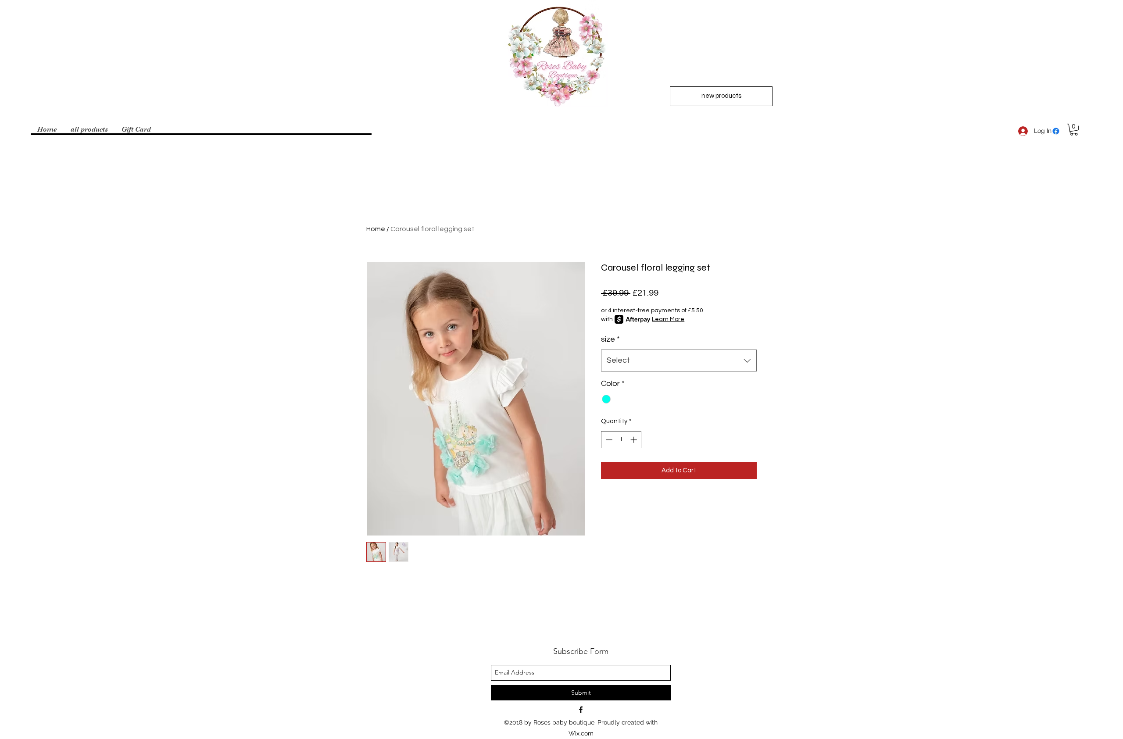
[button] (1074, 130)
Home (375, 228)
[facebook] (1055, 131)
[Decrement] (608, 440)
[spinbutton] (621, 440)
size (610, 339)
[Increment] (634, 440)
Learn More (668, 319)
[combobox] (679, 360)
